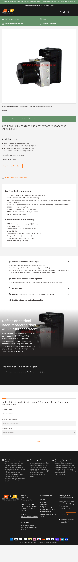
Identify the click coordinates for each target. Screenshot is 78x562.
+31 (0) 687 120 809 (30, 506)
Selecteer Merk (7, 409)
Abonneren (70, 515)
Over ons (43, 502)
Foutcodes (43, 504)
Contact (42, 516)
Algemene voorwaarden (48, 514)
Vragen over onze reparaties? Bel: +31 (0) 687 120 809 (39, 5)
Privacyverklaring (45, 512)
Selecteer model (7, 428)
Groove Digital (54, 542)
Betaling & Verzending (47, 509)
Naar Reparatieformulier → (12, 166)
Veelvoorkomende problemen (16, 178)
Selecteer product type (9, 419)
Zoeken (39, 441)
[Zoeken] (60, 12)
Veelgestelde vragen (47, 507)
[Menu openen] (74, 12)
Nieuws (42, 500)
